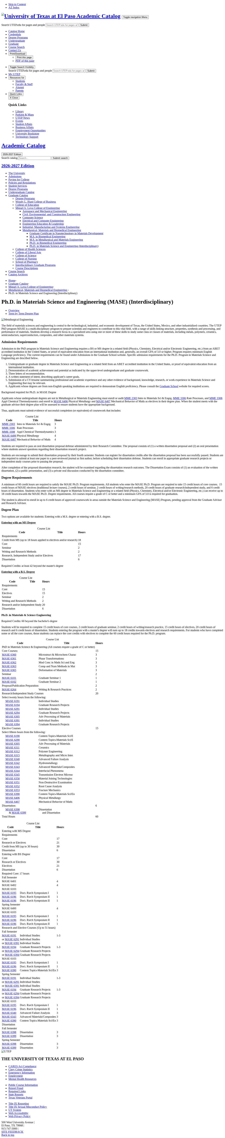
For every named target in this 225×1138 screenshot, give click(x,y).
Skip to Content (17, 4)
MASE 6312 (12, 751)
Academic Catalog (98, 16)
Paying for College (18, 179)
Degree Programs (18, 37)
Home (11, 280)
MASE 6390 (12, 794)
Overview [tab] (14, 310)
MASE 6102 (9, 681)
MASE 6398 (12, 809)
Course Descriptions (26, 268)
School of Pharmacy (26, 261)
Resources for (17, 77)
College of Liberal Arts (28, 252)
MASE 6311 (12, 747)
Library (19, 111)
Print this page (24, 57)
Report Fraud (15, 1088)
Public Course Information (23, 1084)
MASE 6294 (12, 712)
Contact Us (14, 50)
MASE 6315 (12, 755)
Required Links (17, 1091)
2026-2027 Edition (17, 165)
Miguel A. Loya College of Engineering (37, 208)
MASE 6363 (9, 666)
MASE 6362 (9, 662)
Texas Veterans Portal (20, 1097)
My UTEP (14, 74)
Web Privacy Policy (19, 1116)
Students (20, 81)
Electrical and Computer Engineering (43, 220)
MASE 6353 (12, 790)
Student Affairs (23, 124)
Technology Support (26, 136)
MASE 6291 (12, 708)
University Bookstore (27, 133)
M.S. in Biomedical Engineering (47, 236)
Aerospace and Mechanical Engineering (44, 211)
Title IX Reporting (18, 1103)
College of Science (25, 255)
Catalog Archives (18, 274)
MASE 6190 (12, 735)
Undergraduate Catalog (21, 192)
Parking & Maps (24, 114)
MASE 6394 (12, 724)
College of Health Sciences (30, 249)
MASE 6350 (12, 778)
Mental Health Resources (22, 1078)
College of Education (27, 204)
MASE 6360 (9, 654)
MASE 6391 (12, 720)
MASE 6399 (19, 812)
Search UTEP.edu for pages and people (23, 24)
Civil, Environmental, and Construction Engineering (51, 214)
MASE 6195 (9, 892)
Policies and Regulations (22, 182)
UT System (14, 1109)
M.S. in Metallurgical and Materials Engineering (56, 239)
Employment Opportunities (30, 130)
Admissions (14, 176)
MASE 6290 (12, 739)
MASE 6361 (9, 658)
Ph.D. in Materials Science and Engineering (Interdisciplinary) (64, 246)
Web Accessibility (18, 1113)
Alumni (19, 87)
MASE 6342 (12, 763)
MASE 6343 (12, 766)
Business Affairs (24, 127)
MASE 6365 (9, 670)
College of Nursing (26, 258)
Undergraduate (16, 40)
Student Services (17, 185)
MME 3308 (215, 398)
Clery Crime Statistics (20, 1069)
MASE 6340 (12, 759)
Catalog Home (16, 31)
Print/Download (17, 53)
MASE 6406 (61, 401)
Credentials (14, 34)
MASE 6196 (9, 896)
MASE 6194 (12, 704)
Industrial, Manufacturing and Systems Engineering (50, 227)
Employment (15, 1075)
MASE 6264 (9, 689)
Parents (19, 90)
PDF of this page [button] (24, 60)
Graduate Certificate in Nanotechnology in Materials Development (66, 233)
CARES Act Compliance (22, 1066)
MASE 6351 (12, 782)
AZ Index (13, 7)
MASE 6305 (12, 716)
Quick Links (16, 94)
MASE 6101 (9, 677)
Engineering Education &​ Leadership (43, 223)
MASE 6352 (12, 786)
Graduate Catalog (18, 195)
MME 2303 (130, 398)
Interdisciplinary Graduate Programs (35, 265)
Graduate (13, 43)
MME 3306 (179, 398)
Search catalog (9, 157)
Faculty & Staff (24, 84)
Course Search (16, 47)
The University (16, 173)
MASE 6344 (12, 770)
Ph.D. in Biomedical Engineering (48, 242)
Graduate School (169, 386)
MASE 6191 (12, 701)
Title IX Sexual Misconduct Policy (27, 1106)
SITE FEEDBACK (12, 1131)
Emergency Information (21, 1072)
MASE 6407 (103, 401)
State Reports (15, 1094)
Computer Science (32, 217)
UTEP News (22, 117)
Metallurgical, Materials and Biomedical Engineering (51, 230)
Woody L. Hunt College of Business (35, 201)
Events (19, 120)
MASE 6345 (12, 774)
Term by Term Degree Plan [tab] (23, 313)
